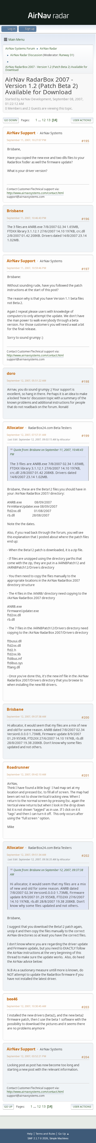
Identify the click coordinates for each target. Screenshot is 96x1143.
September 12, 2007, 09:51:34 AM (26, 854)
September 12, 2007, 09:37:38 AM (26, 716)
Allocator (15, 427)
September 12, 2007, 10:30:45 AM (26, 1006)
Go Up (8, 1106)
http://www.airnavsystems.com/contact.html (35, 193)
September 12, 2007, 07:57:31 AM (26, 434)
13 (49, 120)
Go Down (10, 120)
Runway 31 (66, 55)
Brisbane (15, 210)
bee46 (12, 999)
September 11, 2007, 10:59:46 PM (26, 268)
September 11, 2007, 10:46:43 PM (26, 218)
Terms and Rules (45, 1133)
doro (11, 373)
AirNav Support (21, 132)
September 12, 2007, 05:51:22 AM (26, 380)
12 (44, 120)
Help (30, 1133)
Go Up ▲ (63, 1133)
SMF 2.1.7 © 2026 (37, 1138)
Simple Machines (59, 1138)
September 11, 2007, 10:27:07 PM (26, 140)
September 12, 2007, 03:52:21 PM (26, 1056)
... (40, 120)
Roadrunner (18, 767)
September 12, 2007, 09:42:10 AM (26, 774)
